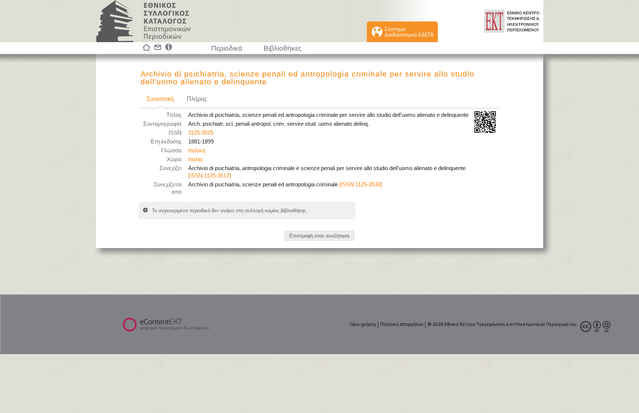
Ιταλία (195, 159)
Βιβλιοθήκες (282, 48)
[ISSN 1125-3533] (360, 184)
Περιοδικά (226, 48)
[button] (319, 236)
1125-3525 (200, 133)
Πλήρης (197, 99)
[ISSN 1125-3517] (209, 176)
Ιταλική (196, 150)
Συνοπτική (160, 99)
